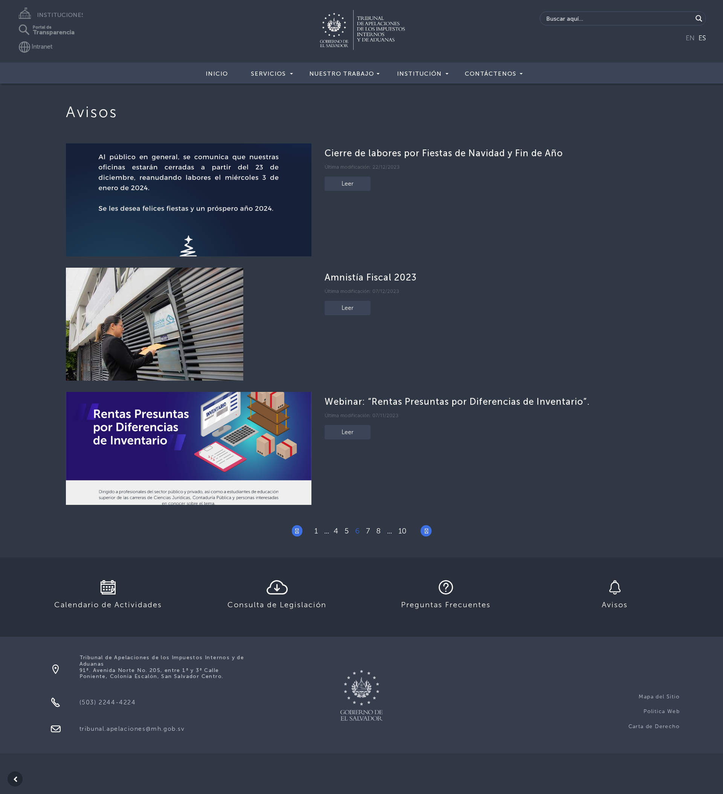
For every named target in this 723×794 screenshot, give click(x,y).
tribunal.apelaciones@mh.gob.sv (132, 728)
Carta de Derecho (654, 726)
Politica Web (662, 711)
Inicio (217, 73)
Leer (348, 183)
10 (402, 530)
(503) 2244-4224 (107, 702)
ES (702, 38)
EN (690, 38)
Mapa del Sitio (659, 696)
